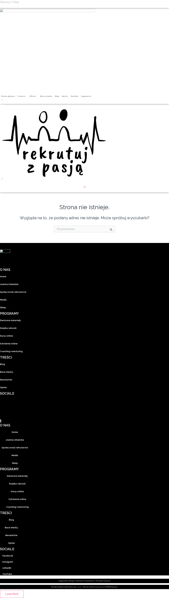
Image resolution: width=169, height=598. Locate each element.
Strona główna (8, 96)
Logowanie (86, 96)
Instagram (7, 562)
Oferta (33, 96)
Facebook (7, 555)
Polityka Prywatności (85, 581)
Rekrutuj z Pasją (9, 2)
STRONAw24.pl (111, 587)
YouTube (7, 574)
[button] (22, 96)
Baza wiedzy (46, 96)
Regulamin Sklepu (67, 581)
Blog (57, 96)
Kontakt (74, 96)
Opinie (65, 96)
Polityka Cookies (103, 581)
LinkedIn (6, 568)
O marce (21, 96)
